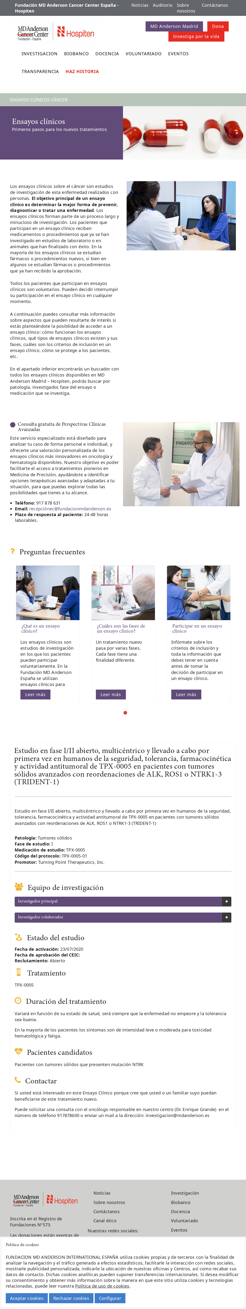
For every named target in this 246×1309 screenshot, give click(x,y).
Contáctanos (215, 5)
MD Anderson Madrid (174, 26)
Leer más (35, 694)
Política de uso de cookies (102, 1286)
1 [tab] (125, 713)
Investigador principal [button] (38, 901)
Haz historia (82, 71)
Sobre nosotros (186, 8)
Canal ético (105, 1220)
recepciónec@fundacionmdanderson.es (70, 509)
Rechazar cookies (71, 1298)
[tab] (123, 902)
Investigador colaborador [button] (40, 917)
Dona (218, 26)
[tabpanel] (48, 635)
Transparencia (40, 71)
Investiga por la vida (196, 36)
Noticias (139, 5)
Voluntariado (144, 53)
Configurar (110, 1298)
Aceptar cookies (26, 1298)
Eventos (178, 53)
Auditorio (162, 5)
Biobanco (76, 53)
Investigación (185, 1193)
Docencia (107, 53)
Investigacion (40, 53)
